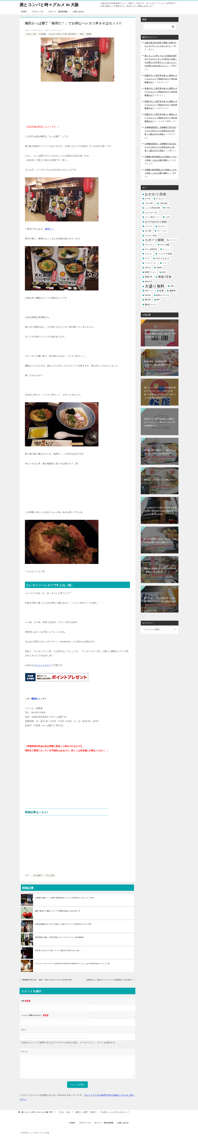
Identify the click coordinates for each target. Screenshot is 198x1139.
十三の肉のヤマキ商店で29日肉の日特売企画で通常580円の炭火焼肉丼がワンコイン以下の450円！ (160, 511)
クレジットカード (42, 665)
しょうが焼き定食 (152, 208)
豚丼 (158, 300)
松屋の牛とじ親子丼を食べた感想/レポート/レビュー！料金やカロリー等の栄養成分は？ (161, 78)
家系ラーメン (149, 290)
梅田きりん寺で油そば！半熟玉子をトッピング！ (160, 481)
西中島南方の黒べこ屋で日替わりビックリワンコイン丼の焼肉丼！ (60, 937)
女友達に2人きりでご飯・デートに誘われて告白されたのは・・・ (59, 950)
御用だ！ (49, 229)
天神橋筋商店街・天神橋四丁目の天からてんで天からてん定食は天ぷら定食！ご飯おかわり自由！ (161, 130)
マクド (147, 258)
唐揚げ (164, 272)
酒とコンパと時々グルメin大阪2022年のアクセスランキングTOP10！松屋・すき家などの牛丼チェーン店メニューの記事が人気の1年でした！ (160, 392)
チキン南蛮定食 (151, 249)
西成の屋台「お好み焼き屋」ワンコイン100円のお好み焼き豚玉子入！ (160, 363)
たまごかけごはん (151, 212)
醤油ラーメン (151, 304)
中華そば (148, 267)
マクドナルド (162, 258)
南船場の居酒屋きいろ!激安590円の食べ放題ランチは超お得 (160, 570)
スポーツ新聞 (154, 240)
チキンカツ (173, 240)
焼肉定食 (148, 295)
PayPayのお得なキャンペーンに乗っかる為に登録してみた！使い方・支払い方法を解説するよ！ (160, 333)
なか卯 (167, 217)
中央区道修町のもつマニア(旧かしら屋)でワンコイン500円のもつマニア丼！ (64, 924)
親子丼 (148, 300)
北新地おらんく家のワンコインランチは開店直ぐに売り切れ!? (109, 980)
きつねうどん (160, 198)
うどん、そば (31, 34)
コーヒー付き (151, 235)
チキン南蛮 (165, 245)
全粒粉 (159, 268)
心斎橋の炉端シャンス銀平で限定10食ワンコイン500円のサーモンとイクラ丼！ (65, 898)
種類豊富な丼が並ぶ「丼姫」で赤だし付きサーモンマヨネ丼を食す (47, 980)
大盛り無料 (154, 286)
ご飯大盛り (163, 203)
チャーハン (166, 249)
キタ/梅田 (42, 34)
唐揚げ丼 (148, 277)
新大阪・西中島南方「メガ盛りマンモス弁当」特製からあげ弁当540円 (160, 452)
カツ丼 (148, 231)
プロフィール (37, 11)
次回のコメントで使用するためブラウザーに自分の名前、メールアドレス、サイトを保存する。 (69, 1042)
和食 (81, 34)
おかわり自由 (155, 194)
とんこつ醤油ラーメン (152, 217)
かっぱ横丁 (38, 875)
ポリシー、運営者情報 (58, 11)
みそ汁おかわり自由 (156, 221)
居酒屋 (88, 34)
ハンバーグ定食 (165, 254)
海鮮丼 (172, 290)
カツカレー (162, 226)
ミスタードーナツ (151, 263)
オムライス (148, 226)
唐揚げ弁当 (148, 281)
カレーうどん (162, 231)
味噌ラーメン (150, 272)
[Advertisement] (77, 104)
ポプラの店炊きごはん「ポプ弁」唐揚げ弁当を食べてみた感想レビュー (160, 540)
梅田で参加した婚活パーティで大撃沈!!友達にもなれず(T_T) (57, 911)
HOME (24, 11)
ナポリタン (148, 254)
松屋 (161, 290)
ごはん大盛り (149, 203)
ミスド (164, 263)
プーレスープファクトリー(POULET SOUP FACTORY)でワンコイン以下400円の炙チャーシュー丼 (72, 964)
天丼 (172, 286)
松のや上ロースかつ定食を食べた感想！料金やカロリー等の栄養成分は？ (160, 600)
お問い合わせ (78, 11)
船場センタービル (162, 295)
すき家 (168, 208)
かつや (147, 199)
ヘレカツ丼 (50, 875)
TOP (37, 1112)
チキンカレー (149, 245)
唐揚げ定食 (164, 276)
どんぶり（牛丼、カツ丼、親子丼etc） (63, 34)
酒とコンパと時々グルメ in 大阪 (49, 4)
